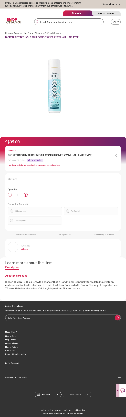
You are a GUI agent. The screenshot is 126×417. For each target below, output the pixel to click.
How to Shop (10, 336)
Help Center (10, 339)
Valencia (24, 249)
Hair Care (28, 33)
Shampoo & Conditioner (47, 33)
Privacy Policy (47, 410)
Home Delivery (11, 343)
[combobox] (69, 21)
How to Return (11, 347)
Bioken (12, 150)
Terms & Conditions (62, 410)
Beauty (17, 33)
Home (8, 33)
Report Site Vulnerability (15, 354)
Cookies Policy (79, 410)
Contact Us (10, 350)
